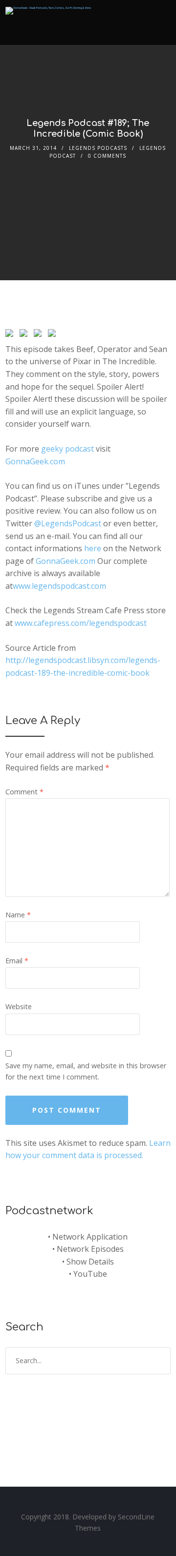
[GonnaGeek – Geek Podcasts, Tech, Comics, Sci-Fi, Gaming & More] (48, 7)
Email (16, 960)
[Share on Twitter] (25, 335)
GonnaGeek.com (35, 461)
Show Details (90, 1261)
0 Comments (107, 155)
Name (18, 914)
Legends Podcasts (98, 148)
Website (18, 1006)
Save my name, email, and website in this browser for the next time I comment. (85, 1071)
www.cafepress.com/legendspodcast (81, 623)
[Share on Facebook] (11, 335)
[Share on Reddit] (39, 335)
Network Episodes (90, 1249)
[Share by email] (54, 335)
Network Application (90, 1236)
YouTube (90, 1273)
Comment (24, 791)
